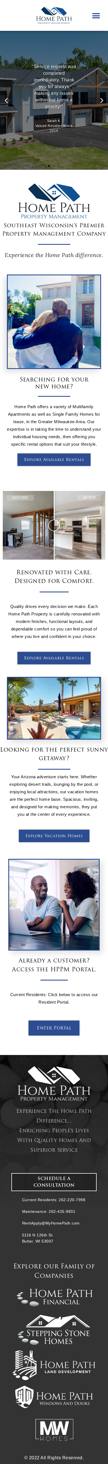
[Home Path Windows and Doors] (54, 1397)
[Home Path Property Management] (54, 1083)
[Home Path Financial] (54, 1297)
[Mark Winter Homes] (54, 1430)
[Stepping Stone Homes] (54, 1330)
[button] (96, 15)
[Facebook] (14, 15)
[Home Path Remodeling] (54, 1365)
